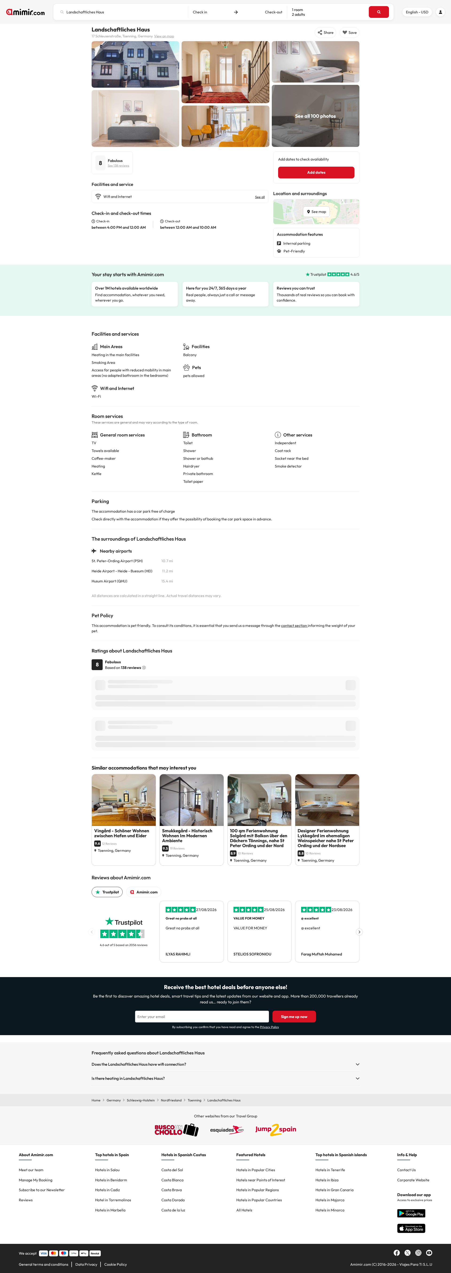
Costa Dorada (173, 1200)
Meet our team (31, 1169)
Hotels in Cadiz (107, 1189)
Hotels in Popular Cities (255, 1169)
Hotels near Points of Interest (260, 1180)
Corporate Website (413, 1180)
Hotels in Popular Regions (257, 1189)
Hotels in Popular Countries (259, 1200)
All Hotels (244, 1210)
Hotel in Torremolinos (113, 1200)
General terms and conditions (43, 1264)
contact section (294, 625)
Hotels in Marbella (110, 1210)
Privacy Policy (269, 1027)
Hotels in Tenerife (330, 1169)
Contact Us (406, 1169)
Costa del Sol (172, 1169)
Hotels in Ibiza (326, 1180)
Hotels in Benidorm (111, 1180)
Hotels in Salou (107, 1169)
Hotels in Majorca (329, 1200)
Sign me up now (294, 1016)
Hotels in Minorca (329, 1210)
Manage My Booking (35, 1180)
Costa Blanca (172, 1180)
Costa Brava (171, 1189)
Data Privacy (86, 1264)
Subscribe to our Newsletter (42, 1189)
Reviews (26, 1200)
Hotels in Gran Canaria (334, 1189)
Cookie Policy (115, 1264)
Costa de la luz (173, 1210)
